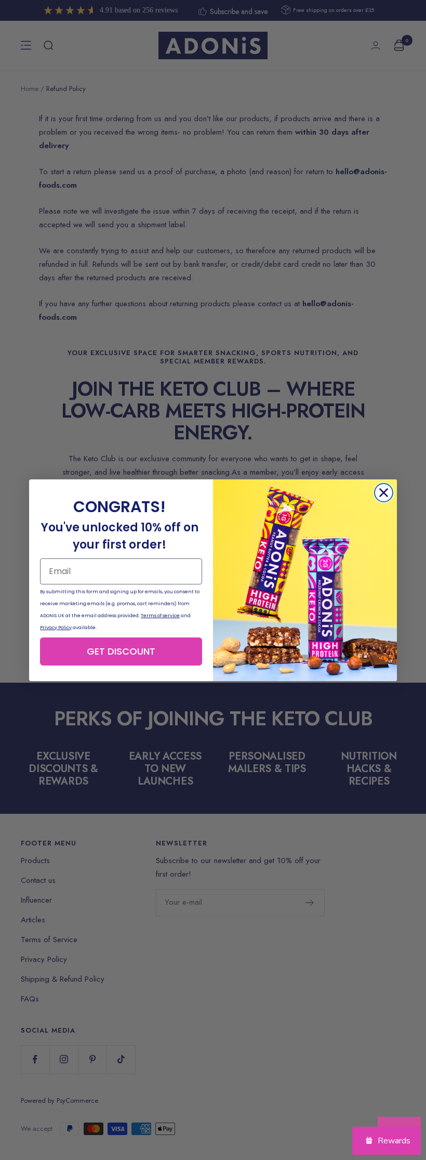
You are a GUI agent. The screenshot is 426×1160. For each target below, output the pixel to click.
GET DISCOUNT (121, 651)
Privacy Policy (56, 627)
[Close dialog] (384, 493)
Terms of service (160, 615)
